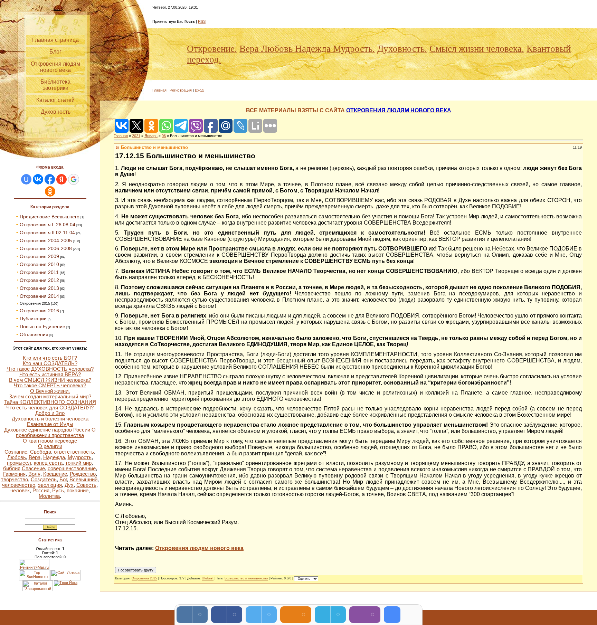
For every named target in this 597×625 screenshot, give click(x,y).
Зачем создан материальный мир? (50, 396)
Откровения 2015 (35, 303)
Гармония (14, 474)
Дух (69, 485)
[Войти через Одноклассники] (50, 191)
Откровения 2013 (39, 288)
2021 (136, 136)
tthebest (208, 578)
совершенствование (72, 468)
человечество (18, 485)
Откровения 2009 (39, 256)
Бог (63, 479)
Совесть (86, 485)
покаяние (77, 490)
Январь (151, 136)
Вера (34, 457)
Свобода (40, 452)
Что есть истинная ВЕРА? (50, 374)
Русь (58, 490)
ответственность (74, 452)
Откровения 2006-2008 (46, 248)
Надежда (54, 457)
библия (11, 468)
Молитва (49, 496)
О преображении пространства (56, 432)
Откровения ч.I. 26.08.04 (47, 224)
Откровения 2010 (39, 264)
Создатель (44, 479)
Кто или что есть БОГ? (50, 358)
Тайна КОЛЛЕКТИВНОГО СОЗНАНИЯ (50, 402)
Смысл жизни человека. (476, 49)
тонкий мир (78, 463)
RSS (202, 21)
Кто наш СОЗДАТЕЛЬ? (50, 363)
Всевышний (83, 479)
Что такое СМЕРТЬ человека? (50, 385)
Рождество (83, 474)
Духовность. (402, 49)
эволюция (50, 485)
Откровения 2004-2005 (46, 240)
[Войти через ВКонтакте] (38, 179)
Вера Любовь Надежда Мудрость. (307, 49)
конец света (48, 463)
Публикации (33, 318)
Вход (199, 90)
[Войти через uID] (26, 179)
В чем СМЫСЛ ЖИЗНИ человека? (50, 380)
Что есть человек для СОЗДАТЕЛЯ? (50, 407)
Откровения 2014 (39, 296)
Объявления (34, 334)
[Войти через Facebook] (50, 179)
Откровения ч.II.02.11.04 (47, 232)
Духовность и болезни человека (50, 419)
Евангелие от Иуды (50, 424)
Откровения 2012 (39, 280)
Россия (40, 490)
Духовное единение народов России (47, 430)
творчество (14, 479)
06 (164, 136)
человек (20, 490)
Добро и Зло (50, 413)
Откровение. (212, 49)
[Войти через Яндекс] (61, 179)
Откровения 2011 (39, 272)
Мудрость (80, 457)
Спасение (33, 468)
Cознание (15, 452)
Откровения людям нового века (199, 548)
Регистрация (181, 90)
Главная (159, 90)
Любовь (16, 457)
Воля (34, 474)
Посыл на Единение (42, 326)
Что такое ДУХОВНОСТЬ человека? (50, 369)
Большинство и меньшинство (246, 578)
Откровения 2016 (39, 310)
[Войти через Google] (73, 179)
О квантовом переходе (50, 441)
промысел (19, 463)
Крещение (55, 474)
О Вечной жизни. (50, 391)
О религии (50, 446)
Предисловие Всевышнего (49, 216)
